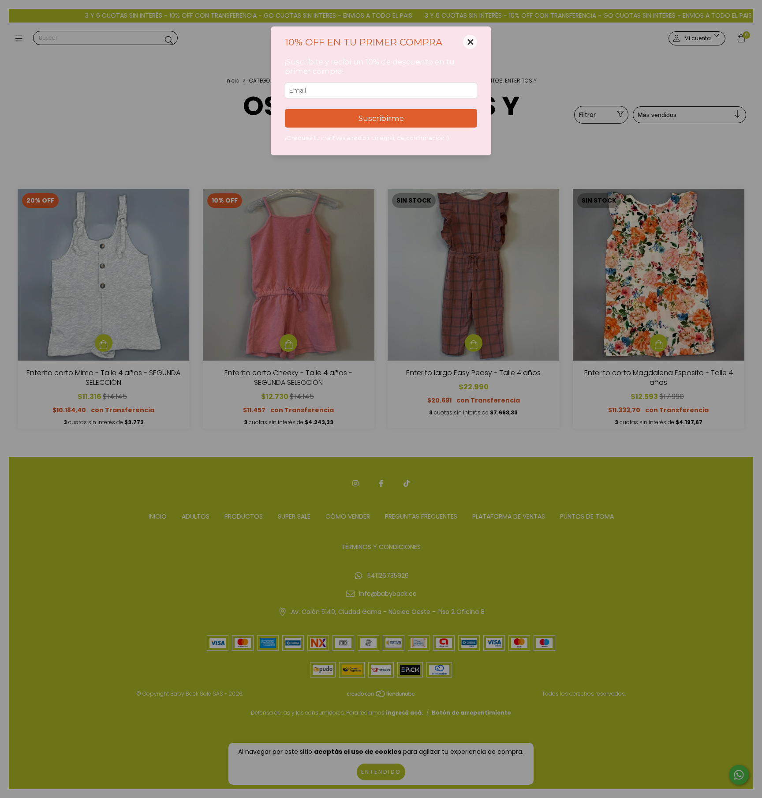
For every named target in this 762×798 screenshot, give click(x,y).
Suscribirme (381, 118)
